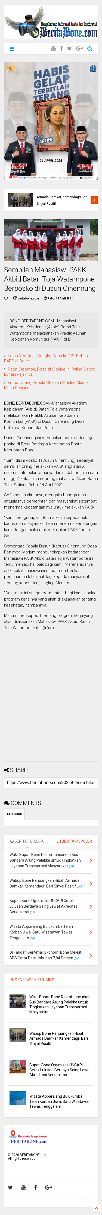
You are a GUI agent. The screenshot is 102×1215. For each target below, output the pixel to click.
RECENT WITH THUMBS (32, 980)
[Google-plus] (79, 48)
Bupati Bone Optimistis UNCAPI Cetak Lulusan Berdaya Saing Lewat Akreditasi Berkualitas (60, 1070)
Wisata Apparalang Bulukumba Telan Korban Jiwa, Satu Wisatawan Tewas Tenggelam (60, 1101)
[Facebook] (61, 48)
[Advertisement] (51, 706)
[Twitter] (69, 48)
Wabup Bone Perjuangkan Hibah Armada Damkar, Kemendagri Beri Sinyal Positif (62, 197)
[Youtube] (53, 48)
